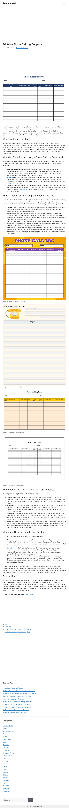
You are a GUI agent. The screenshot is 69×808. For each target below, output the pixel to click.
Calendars (6, 734)
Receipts (6, 780)
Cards (5, 737)
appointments (23, 189)
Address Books (8, 726)
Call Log (8, 627)
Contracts (6, 747)
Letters (5, 767)
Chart (5, 742)
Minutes (5, 772)
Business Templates (9, 731)
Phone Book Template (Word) (13, 688)
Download (29, 594)
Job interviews (12, 548)
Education (6, 750)
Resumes (6, 786)
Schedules (6, 788)
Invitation (6, 761)
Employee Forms (8, 753)
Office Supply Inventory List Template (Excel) (18, 696)
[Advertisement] (34, 23)
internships (13, 183)
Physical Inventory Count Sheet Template (17, 707)
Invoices (5, 764)
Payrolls (5, 775)
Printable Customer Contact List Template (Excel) (20, 693)
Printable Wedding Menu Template (14, 712)
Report (5, 783)
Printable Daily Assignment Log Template (17, 704)
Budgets (5, 728)
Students (10, 177)
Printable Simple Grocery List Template (16, 710)
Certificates (7, 739)
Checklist (6, 745)
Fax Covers (6, 756)
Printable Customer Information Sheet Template (19, 691)
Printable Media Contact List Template (18, 629)
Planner (5, 777)
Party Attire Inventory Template (13, 699)
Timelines (6, 791)
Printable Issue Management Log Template (17, 702)
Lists (6, 624)
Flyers (5, 758)
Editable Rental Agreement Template (17, 632)
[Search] (30, 800)
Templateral (9, 3)
